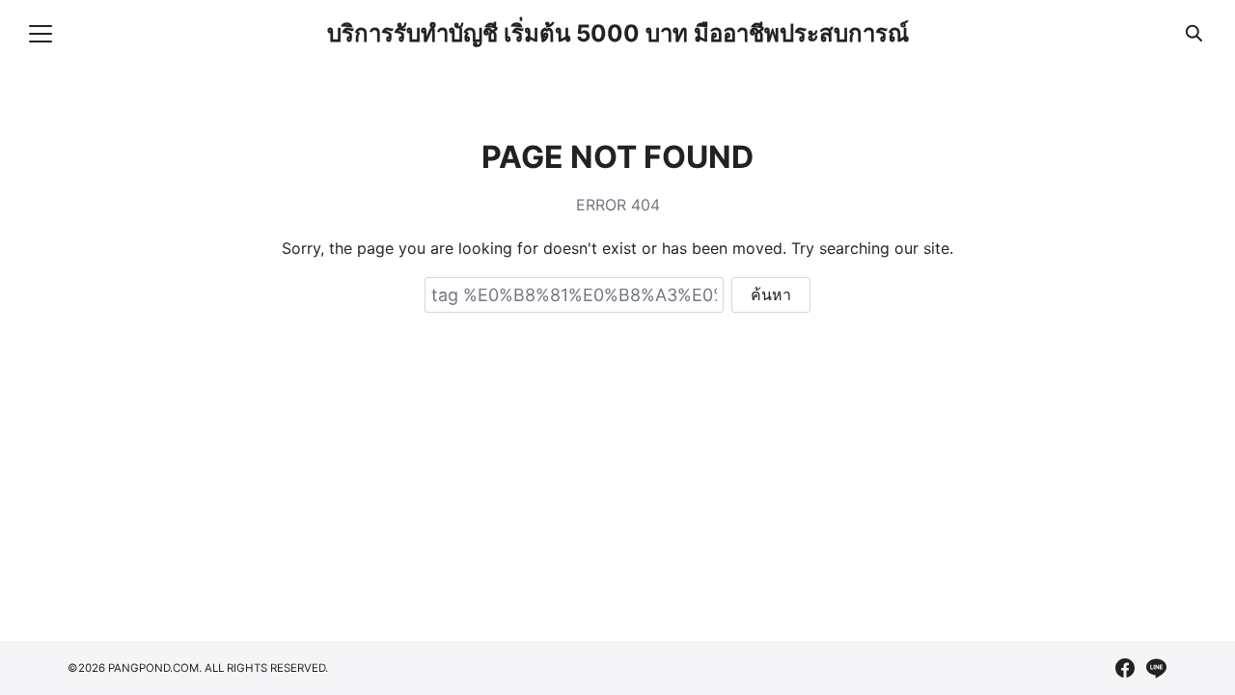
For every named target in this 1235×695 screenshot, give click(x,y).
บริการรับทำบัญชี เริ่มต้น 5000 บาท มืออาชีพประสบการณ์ (618, 33)
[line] (1155, 668)
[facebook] (1125, 668)
